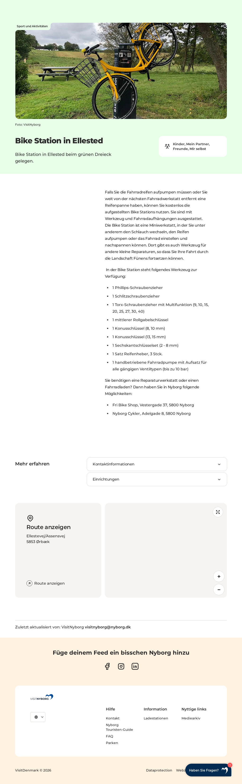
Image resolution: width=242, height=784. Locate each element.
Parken (112, 743)
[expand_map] (218, 512)
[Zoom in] (219, 576)
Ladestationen (156, 718)
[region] (166, 550)
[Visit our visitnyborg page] (107, 666)
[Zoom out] (219, 589)
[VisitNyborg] (41, 697)
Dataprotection (159, 770)
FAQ (109, 736)
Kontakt (113, 718)
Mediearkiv (191, 718)
